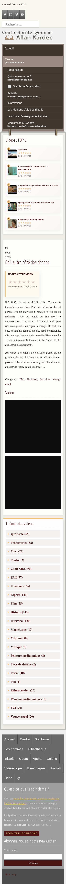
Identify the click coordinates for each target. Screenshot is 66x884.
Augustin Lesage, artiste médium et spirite (38, 185)
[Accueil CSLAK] (27, 36)
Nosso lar (22, 149)
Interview (45, 379)
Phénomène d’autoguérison (31, 219)
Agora (37, 758)
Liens (8, 778)
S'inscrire (33, 863)
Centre (25, 739)
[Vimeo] (16, 14)
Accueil (9, 739)
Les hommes (13, 749)
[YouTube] (22, 14)
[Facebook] (5, 14)
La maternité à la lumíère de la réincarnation (33, 168)
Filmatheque (36, 768)
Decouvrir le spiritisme (21, 833)
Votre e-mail (10, 850)
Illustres (55, 768)
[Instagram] (11, 14)
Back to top (10, 874)
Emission (32, 379)
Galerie (52, 758)
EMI (21, 379)
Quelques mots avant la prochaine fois (36, 202)
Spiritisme (42, 739)
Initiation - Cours (16, 758)
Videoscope (13, 768)
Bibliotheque (37, 749)
